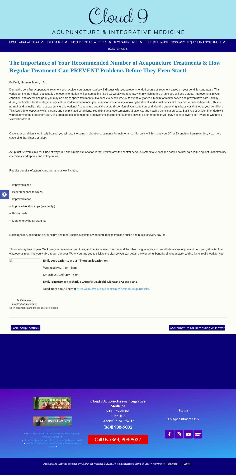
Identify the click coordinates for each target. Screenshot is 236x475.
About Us (100, 42)
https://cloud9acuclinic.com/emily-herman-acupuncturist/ (113, 289)
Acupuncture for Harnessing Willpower (197, 328)
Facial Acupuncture (25, 328)
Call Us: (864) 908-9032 (118, 439)
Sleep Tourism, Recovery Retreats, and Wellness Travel (52, 440)
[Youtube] (188, 434)
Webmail (173, 463)
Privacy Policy (157, 463)
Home (13, 42)
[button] (4, 194)
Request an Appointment (204, 42)
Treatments (55, 42)
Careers (122, 48)
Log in (187, 463)
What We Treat (29, 42)
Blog (111, 48)
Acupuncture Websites (55, 463)
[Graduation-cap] (197, 434)
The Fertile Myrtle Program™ (165, 42)
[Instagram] (178, 434)
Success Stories (81, 42)
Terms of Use (141, 463)
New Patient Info (126, 42)
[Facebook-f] (169, 434)
